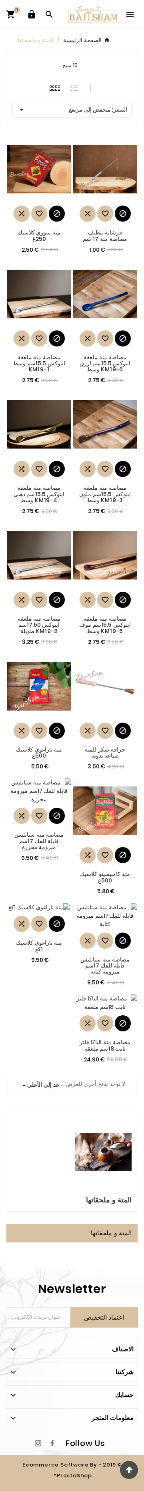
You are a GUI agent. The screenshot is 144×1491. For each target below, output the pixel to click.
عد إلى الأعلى (42, 1085)
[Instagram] (38, 1443)
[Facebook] (52, 1443)
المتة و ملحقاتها (111, 1233)
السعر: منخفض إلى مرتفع (72, 109)
